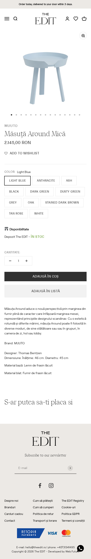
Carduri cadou (13, 514)
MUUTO (10, 126)
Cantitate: (12, 252)
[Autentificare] (67, 18)
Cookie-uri (69, 507)
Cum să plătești (43, 500)
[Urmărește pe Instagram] (51, 486)
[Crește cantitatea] (26, 260)
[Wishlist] (75, 19)
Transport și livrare (45, 520)
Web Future (72, 551)
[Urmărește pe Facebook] (40, 486)
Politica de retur (43, 514)
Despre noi (11, 500)
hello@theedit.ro (35, 547)
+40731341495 (66, 547)
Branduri (9, 507)
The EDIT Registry (73, 500)
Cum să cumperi (43, 507)
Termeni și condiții (73, 520)
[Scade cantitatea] (10, 260)
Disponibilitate (19, 229)
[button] (21, 153)
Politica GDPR (71, 514)
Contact (9, 520)
